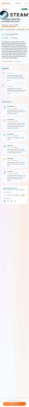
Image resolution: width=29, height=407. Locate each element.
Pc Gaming (17, 61)
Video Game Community (7, 61)
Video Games (5, 9)
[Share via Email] (15, 201)
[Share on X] (8, 201)
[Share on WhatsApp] (11, 201)
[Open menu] (25, 3)
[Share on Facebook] (4, 201)
